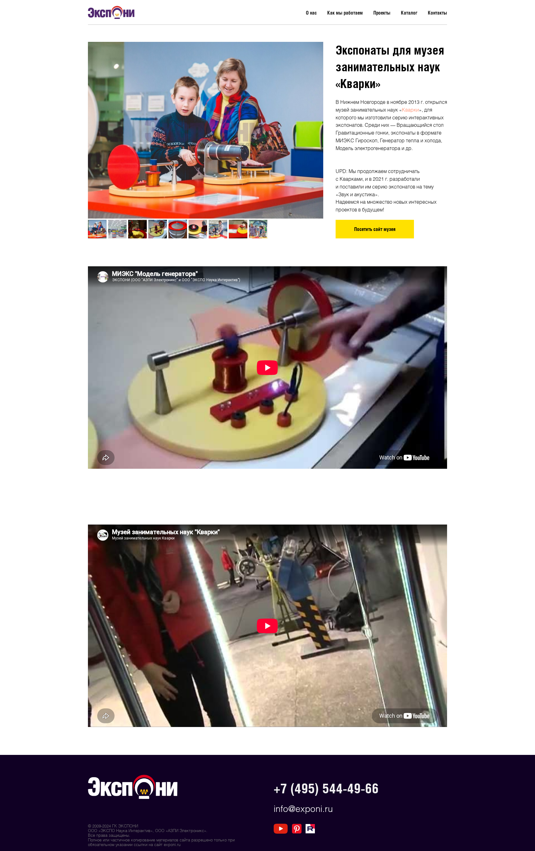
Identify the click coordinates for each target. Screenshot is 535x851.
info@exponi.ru (303, 808)
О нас (311, 13)
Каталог (409, 13)
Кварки (410, 109)
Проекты (381, 13)
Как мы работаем (345, 13)
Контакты (437, 13)
